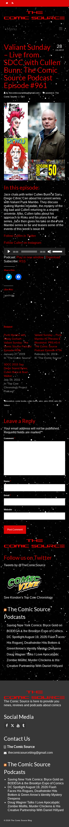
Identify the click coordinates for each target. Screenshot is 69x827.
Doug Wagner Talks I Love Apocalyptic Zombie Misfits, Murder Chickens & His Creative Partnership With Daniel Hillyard (35, 660)
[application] (34, 251)
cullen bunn (32, 401)
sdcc (41, 401)
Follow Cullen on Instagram (22, 242)
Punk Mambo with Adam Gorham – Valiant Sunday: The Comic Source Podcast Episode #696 (17, 342)
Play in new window (30, 257)
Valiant (7, 405)
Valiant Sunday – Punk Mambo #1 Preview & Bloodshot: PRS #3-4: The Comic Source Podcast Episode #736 (48, 342)
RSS (22, 261)
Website (8, 509)
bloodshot (9, 401)
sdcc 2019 (48, 401)
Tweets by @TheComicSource (24, 565)
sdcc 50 (57, 401)
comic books (20, 401)
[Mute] (49, 252)
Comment (9, 438)
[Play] (9, 252)
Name (7, 481)
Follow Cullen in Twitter (20, 235)
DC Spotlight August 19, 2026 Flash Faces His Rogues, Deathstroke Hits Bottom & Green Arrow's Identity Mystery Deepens (36, 642)
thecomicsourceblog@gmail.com (24, 93)
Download (53, 257)
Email (7, 495)
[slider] (58, 251)
